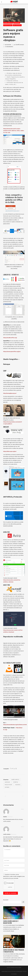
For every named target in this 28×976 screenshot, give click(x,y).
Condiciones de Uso (6, 971)
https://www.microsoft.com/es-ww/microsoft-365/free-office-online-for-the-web (13, 130)
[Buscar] (23, 902)
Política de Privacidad (17, 971)
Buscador (5, 899)
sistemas (7, 787)
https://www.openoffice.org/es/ (12, 351)
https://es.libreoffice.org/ (10, 337)
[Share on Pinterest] (16, 768)
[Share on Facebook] (10, 768)
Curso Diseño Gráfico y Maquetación (10, 922)
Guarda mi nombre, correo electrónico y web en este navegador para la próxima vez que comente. (14, 876)
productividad (8, 784)
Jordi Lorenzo (20, 44)
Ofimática (15, 782)
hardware (7, 782)
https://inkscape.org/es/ (9, 451)
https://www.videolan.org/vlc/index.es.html (15, 724)
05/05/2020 (8, 44)
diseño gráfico (15, 779)
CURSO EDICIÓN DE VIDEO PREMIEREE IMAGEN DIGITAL (13, 951)
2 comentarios (9, 46)
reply (22, 809)
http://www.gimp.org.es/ (9, 393)
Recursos (17, 784)
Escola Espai (18, 967)
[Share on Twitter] (12, 768)
